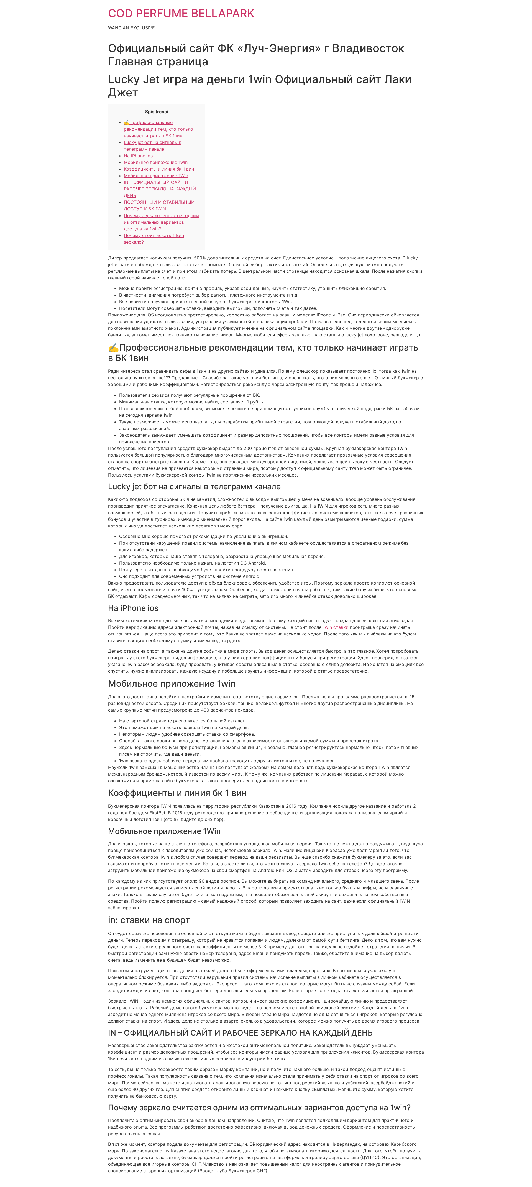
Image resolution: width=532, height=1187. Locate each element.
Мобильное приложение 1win (156, 162)
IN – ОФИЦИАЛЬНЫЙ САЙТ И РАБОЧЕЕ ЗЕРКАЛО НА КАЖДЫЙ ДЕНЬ (160, 188)
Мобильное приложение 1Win (156, 175)
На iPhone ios (138, 155)
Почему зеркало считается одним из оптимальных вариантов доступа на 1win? (161, 222)
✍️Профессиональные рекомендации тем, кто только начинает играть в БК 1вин (158, 129)
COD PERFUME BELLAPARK (181, 13)
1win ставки (336, 627)
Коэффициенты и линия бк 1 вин (159, 169)
